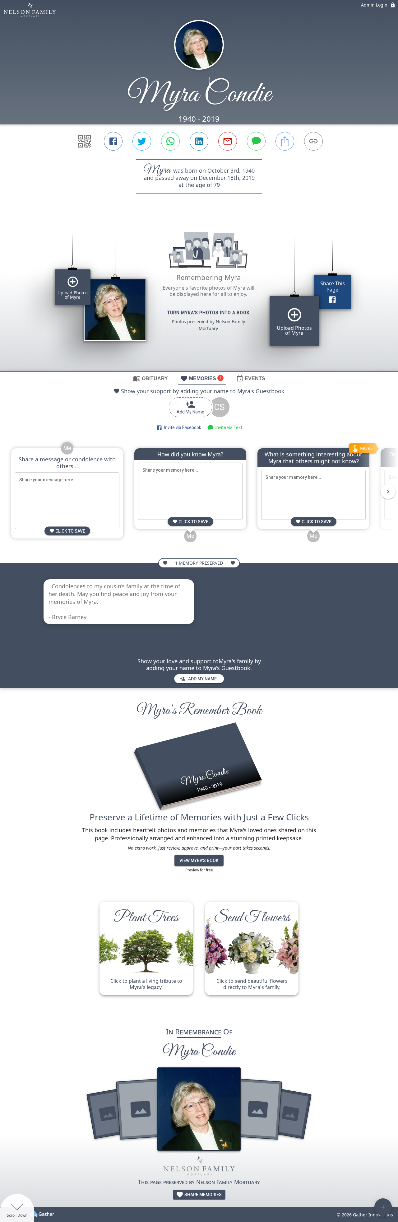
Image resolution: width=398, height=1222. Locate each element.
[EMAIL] (227, 141)
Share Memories (202, 1194)
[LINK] (313, 141)
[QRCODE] (84, 141)
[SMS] (256, 141)
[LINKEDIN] (199, 141)
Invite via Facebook (181, 427)
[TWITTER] (141, 141)
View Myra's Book (199, 860)
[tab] (150, 378)
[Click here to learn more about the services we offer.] (199, 1167)
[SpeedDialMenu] (383, 1207)
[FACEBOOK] (113, 141)
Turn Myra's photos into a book (208, 312)
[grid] (199, 293)
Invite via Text (228, 427)
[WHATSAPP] (170, 141)
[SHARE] (284, 141)
